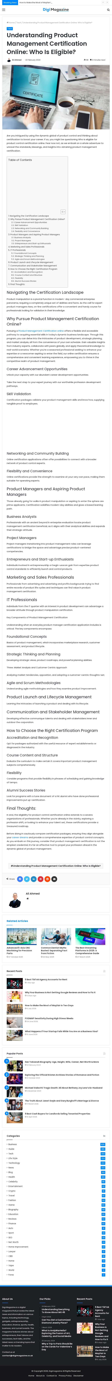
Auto (10, 1228)
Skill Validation (21, 225)
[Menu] (3, 11)
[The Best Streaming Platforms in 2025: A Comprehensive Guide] (90, 936)
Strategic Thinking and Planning (29, 256)
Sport (11, 1233)
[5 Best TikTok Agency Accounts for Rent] (15, 983)
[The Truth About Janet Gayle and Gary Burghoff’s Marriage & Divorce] (15, 1104)
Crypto (11, 1191)
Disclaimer (79, 1375)
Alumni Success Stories (25, 281)
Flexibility (19, 278)
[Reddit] (47, 879)
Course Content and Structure (28, 275)
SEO (10, 1237)
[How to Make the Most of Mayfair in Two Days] (15, 1009)
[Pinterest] (40, 879)
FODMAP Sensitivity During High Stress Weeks (49, 1018)
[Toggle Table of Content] (61, 211)
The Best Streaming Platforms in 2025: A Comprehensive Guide (87, 950)
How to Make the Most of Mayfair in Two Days (41, 2)
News (11, 1167)
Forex (11, 1274)
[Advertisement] (36, 185)
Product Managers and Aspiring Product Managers (35, 234)
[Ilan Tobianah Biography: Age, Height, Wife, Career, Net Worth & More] (15, 1065)
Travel (11, 1195)
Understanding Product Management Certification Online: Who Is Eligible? (57, 866)
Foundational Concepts (25, 253)
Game (11, 1205)
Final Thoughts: (18, 284)
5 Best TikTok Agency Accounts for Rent (46, 979)
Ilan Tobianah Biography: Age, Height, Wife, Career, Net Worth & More (62, 1061)
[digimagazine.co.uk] (56, 9)
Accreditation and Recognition (28, 272)
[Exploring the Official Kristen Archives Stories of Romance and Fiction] (15, 1078)
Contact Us (52, 1375)
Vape (11, 1265)
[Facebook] (20, 879)
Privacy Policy (65, 1375)
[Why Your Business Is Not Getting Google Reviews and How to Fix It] (15, 996)
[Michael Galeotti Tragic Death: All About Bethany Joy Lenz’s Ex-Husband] (15, 1091)
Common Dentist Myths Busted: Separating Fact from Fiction (54, 950)
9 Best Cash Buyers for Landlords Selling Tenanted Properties (57, 1113)
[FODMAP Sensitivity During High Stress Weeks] (15, 1022)
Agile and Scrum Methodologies (29, 259)
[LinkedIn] (34, 879)
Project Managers (23, 240)
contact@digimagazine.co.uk (17, 1355)
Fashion (12, 1200)
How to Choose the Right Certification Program (33, 269)
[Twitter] (27, 879)
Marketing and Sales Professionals (27, 246)
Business (12, 1144)
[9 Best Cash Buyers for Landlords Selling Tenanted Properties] (15, 1117)
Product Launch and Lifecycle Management (31, 262)
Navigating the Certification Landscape (29, 216)
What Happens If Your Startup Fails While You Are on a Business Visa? (61, 1031)
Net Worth (13, 1242)
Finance (12, 1223)
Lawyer (11, 1251)
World (11, 1270)
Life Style (13, 1158)
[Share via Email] (54, 879)
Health (11, 1177)
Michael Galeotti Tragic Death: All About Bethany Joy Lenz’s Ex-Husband (63, 1087)
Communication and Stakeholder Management (33, 265)
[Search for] (108, 11)
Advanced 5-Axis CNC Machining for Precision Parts (19, 950)
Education (13, 1214)
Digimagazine (56, 1371)
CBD (10, 1256)
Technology (14, 1163)
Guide (11, 1149)
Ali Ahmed (16, 60)
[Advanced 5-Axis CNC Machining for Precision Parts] (22, 936)
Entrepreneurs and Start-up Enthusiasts (33, 243)
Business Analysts (22, 237)
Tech (18, 22)
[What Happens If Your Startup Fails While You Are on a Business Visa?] (15, 1035)
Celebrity (13, 1181)
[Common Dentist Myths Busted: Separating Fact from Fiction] (56, 936)
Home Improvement (18, 1246)
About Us (40, 1375)
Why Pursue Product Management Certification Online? (37, 219)
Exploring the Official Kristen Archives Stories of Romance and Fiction (62, 1074)
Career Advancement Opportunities (30, 222)
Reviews (12, 1219)
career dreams (20, 837)
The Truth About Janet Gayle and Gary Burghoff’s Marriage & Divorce (62, 1100)
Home (11, 22)
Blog (10, 1172)
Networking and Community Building (31, 228)
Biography (13, 1209)
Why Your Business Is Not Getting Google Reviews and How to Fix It (60, 992)
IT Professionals (18, 250)
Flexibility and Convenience (27, 231)
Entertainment (15, 1186)
